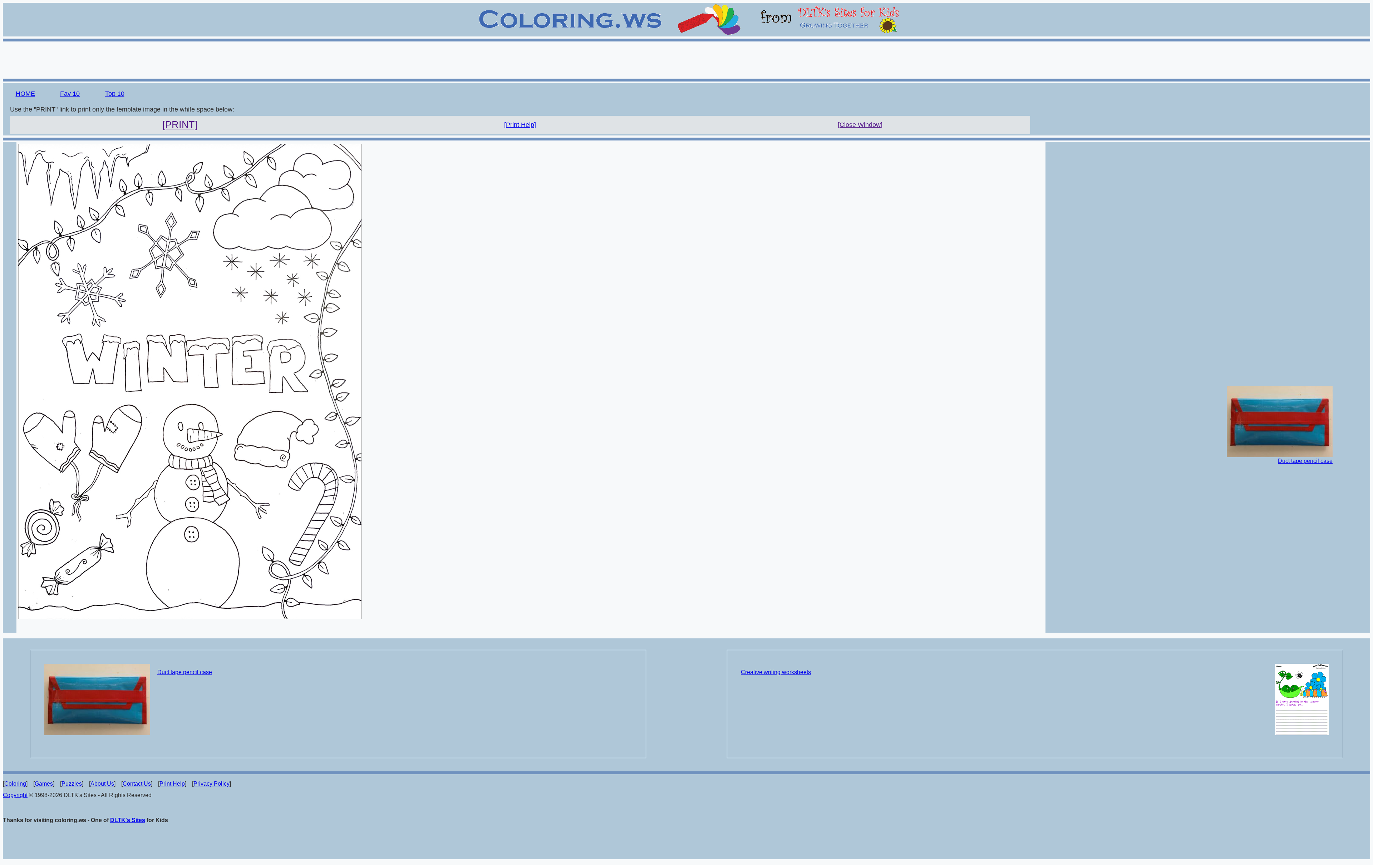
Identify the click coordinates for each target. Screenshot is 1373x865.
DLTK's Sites (127, 820)
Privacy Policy (211, 784)
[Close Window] (860, 124)
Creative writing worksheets (776, 672)
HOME (25, 93)
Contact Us (137, 784)
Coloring (15, 784)
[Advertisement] (686, 59)
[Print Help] (520, 124)
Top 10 (114, 93)
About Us (102, 784)
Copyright (15, 795)
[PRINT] (180, 124)
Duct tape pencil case (1305, 461)
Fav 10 (70, 93)
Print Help (172, 784)
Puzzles (71, 784)
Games (44, 784)
